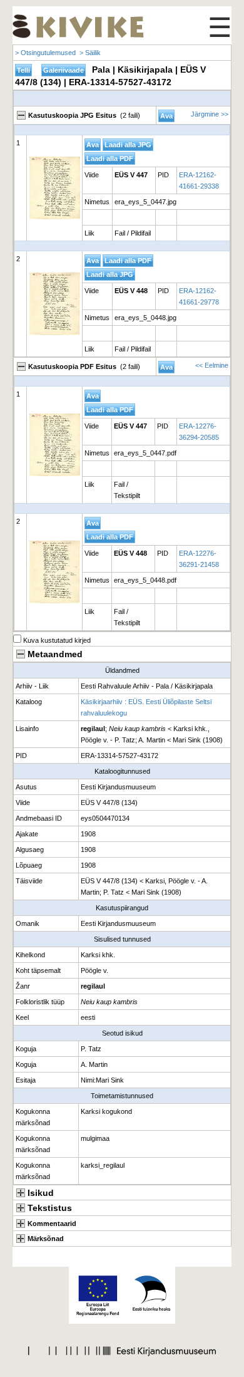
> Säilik (90, 52)
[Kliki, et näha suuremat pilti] (54, 188)
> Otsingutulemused (45, 52)
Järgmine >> (209, 114)
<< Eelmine (211, 365)
